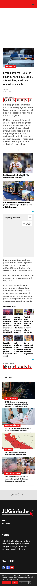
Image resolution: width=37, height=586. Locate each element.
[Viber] (18, 100)
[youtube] (12, 567)
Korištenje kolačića (12, 579)
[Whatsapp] (14, 100)
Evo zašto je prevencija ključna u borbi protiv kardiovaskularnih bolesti (18, 429)
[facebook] (3, 567)
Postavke (23, 583)
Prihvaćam (6, 583)
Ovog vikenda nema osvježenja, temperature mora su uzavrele (15, 453)
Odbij (15, 583)
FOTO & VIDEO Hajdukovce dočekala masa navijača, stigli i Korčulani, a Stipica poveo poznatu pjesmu (16, 479)
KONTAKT (5, 520)
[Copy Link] (26, 100)
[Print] (30, 100)
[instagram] (8, 567)
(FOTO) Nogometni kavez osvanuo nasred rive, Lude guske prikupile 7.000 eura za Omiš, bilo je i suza (16, 404)
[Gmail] (22, 100)
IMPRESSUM (6, 523)
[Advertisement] (18, 28)
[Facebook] (5, 100)
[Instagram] (9, 100)
